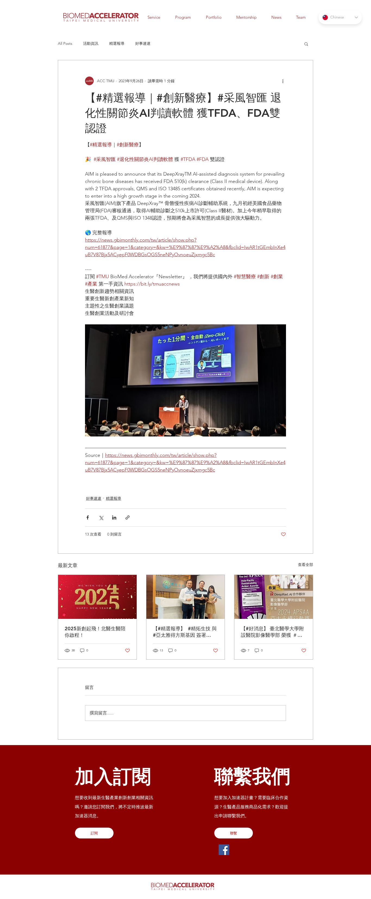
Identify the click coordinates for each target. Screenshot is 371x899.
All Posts (65, 43)
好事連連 (142, 43)
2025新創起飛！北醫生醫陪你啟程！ (95, 631)
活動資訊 (90, 43)
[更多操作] (282, 81)
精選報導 (116, 43)
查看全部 (305, 564)
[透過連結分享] (127, 517)
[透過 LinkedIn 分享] (114, 517)
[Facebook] (224, 849)
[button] (276, 17)
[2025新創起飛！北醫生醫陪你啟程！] (97, 597)
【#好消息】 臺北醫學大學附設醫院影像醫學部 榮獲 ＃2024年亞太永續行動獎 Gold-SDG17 (273, 631)
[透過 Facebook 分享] (87, 517)
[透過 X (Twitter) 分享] (100, 517)
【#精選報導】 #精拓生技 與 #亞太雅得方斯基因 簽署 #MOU (185, 631)
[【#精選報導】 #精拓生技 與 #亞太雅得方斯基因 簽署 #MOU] (185, 597)
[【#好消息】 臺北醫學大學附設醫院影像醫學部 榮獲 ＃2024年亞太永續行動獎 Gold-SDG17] (273, 597)
